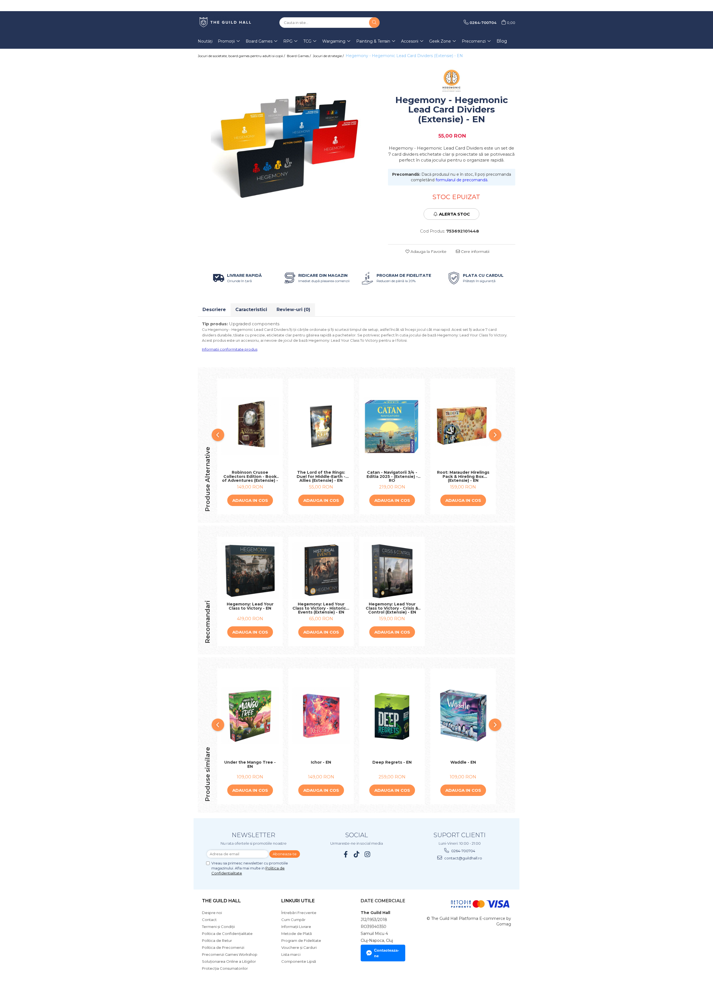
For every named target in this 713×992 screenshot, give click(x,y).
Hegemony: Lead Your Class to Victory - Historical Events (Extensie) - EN (321, 608)
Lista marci (291, 954)
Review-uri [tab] (293, 309)
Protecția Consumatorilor (225, 968)
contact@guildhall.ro (462, 858)
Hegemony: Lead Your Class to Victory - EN (250, 606)
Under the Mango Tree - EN (250, 764)
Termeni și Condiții (218, 926)
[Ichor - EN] (321, 715)
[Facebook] (346, 854)
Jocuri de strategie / (329, 56)
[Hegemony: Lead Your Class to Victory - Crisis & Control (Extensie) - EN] (392, 570)
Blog (502, 41)
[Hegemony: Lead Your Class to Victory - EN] (250, 570)
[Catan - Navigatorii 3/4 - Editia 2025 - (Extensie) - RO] (392, 426)
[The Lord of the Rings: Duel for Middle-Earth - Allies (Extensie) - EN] (321, 426)
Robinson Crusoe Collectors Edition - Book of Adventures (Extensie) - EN (250, 476)
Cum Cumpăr (293, 919)
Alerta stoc (454, 214)
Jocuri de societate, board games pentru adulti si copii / (242, 56)
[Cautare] (374, 22)
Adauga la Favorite (427, 251)
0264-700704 (462, 851)
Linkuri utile (298, 900)
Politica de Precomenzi (223, 947)
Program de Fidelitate (301, 940)
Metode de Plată (296, 933)
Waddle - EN (463, 762)
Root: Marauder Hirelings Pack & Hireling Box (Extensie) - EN (463, 476)
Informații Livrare (296, 926)
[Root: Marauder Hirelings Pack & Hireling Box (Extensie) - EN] (463, 426)
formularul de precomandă (461, 179)
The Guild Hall (221, 900)
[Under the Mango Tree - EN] (250, 715)
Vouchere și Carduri (299, 947)
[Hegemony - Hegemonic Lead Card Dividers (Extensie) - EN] (289, 141)
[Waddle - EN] (463, 715)
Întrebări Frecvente (298, 912)
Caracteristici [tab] (251, 309)
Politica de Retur (217, 940)
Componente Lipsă (298, 961)
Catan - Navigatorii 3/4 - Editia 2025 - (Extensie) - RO (392, 476)
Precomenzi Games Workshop (229, 954)
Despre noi (212, 912)
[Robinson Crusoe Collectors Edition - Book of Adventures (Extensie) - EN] (250, 426)
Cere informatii (474, 251)
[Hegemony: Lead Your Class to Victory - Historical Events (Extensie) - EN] (321, 570)
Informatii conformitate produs (229, 349)
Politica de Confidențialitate (227, 933)
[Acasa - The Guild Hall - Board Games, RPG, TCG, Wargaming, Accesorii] (225, 22)
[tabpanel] (289, 141)
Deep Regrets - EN (392, 762)
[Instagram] (367, 854)
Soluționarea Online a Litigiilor (229, 961)
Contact (209, 919)
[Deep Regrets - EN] (392, 715)
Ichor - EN (321, 762)
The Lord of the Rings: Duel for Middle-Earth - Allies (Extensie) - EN (321, 476)
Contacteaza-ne (386, 953)
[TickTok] (357, 854)
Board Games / (299, 56)
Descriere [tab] (214, 309)
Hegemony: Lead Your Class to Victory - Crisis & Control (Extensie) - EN (392, 608)
